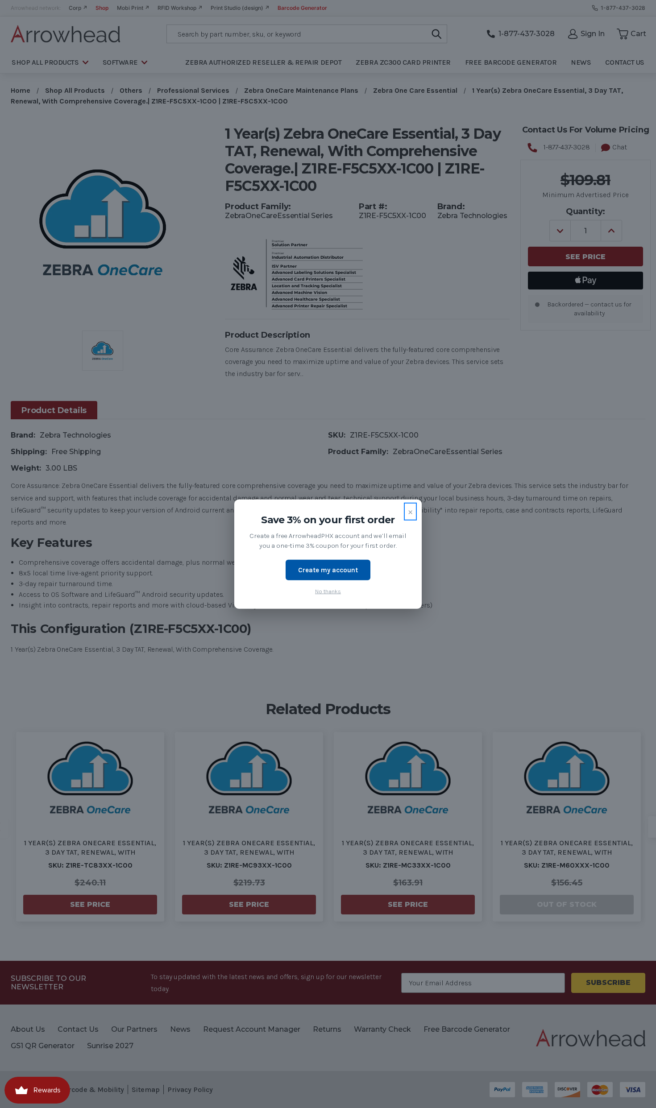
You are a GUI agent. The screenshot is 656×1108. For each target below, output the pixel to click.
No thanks (328, 591)
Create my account (328, 570)
